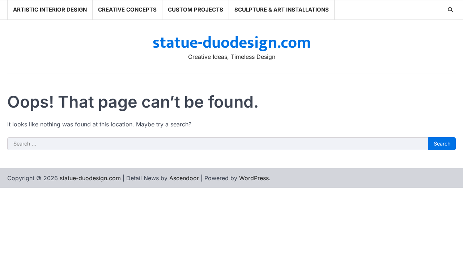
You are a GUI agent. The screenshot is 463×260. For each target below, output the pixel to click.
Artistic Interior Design (50, 9)
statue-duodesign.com (232, 42)
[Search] (450, 9)
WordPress (254, 178)
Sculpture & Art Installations (281, 9)
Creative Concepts (127, 9)
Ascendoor (184, 178)
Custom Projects (195, 9)
